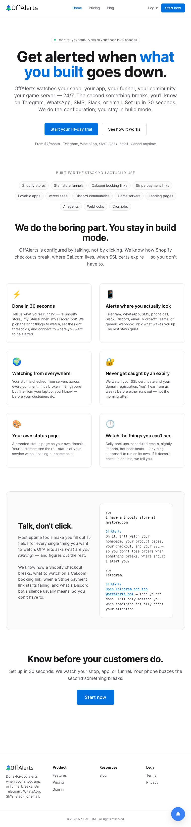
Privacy (152, 782)
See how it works (124, 129)
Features (60, 775)
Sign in (58, 789)
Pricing (94, 8)
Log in (153, 8)
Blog (110, 8)
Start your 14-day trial (71, 129)
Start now (173, 8)
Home (77, 8)
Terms (151, 775)
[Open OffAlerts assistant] (178, 814)
